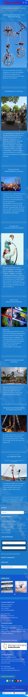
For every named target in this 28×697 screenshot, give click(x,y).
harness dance (6, 500)
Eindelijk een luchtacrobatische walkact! (14, 227)
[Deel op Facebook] (10, 681)
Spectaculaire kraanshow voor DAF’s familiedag (14, 16)
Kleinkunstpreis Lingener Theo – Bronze (13, 524)
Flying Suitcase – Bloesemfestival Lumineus (14, 170)
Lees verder (14, 83)
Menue (14, 687)
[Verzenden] (25, 512)
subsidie (20, 500)
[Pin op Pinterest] (18, 681)
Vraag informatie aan (7, 676)
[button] (23, 2)
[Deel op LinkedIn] (20, 681)
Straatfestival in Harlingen (14, 91)
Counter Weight (6, 532)
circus (4, 499)
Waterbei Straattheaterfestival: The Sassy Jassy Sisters (14, 409)
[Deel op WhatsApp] (7, 681)
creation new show (18, 499)
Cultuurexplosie (6, 530)
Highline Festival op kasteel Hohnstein (14, 361)
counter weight (9, 499)
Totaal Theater (21, 657)
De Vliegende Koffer (14, 454)
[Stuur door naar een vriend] (15, 681)
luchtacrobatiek (14, 500)
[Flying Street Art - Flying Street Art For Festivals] (12, 2)
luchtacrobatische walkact (9, 521)
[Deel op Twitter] (12, 681)
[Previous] (1, 588)
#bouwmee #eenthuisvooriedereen (14, 301)
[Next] (26, 588)
